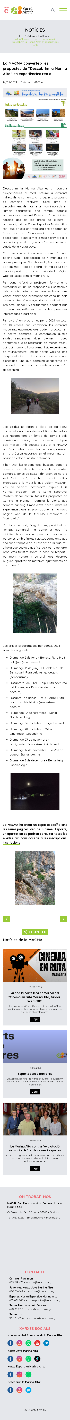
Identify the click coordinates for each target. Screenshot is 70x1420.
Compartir (35, 931)
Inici (21, 36)
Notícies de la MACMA (22, 939)
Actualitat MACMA (37, 36)
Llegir (35, 1019)
